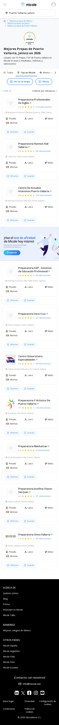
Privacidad (29, 701)
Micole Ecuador (10, 667)
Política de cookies (30, 710)
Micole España (10, 645)
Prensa (6, 604)
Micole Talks (9, 615)
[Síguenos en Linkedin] (17, 693)
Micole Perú (9, 662)
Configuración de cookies (47, 703)
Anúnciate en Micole (13, 609)
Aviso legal (8, 701)
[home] (5, 21)
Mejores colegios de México (17, 630)
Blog (5, 598)
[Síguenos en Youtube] (42, 693)
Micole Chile (9, 656)
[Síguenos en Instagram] (36, 693)
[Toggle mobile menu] (5, 4)
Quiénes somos (10, 593)
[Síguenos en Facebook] (29, 693)
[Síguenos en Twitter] (23, 693)
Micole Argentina (11, 651)
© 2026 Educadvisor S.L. (29, 717)
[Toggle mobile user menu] (53, 4)
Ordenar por (38, 90)
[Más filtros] (54, 72)
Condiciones (9, 708)
